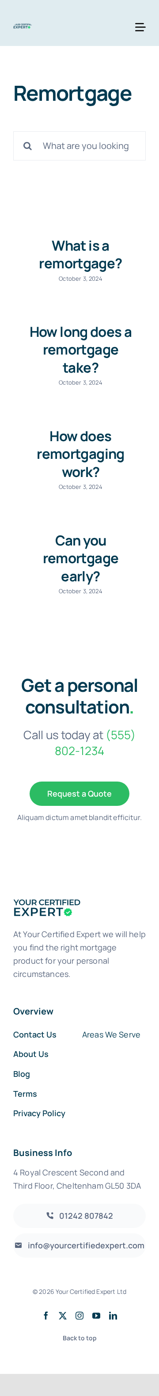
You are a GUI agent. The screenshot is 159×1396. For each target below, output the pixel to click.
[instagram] (79, 1316)
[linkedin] (113, 1316)
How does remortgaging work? (81, 454)
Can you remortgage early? (81, 558)
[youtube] (96, 1316)
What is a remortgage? (80, 254)
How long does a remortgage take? (81, 349)
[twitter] (63, 1316)
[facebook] (46, 1316)
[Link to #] (140, 27)
